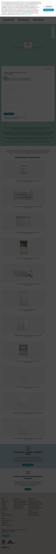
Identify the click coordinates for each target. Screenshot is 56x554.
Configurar (48, 6)
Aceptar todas (48, 10)
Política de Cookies (26, 14)
